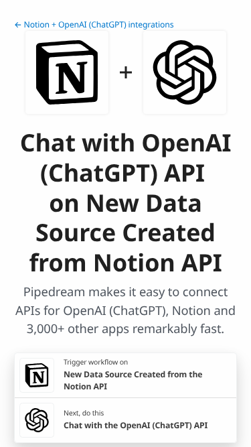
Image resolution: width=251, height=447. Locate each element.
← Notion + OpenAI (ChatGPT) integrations (93, 24)
